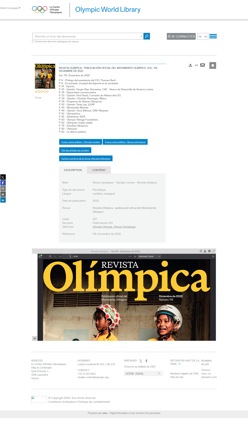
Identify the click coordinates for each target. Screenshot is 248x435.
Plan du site (176, 377)
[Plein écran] (213, 251)
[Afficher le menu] (213, 35)
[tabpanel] (124, 201)
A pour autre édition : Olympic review (80, 142)
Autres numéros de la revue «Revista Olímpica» (85, 158)
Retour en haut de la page (184, 362)
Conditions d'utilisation (62, 402)
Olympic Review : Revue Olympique (114, 227)
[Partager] (201, 251)
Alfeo (104, 413)
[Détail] (209, 251)
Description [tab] (73, 170)
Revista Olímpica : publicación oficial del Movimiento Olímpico (124, 210)
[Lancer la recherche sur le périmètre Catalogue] (146, 36)
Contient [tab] (99, 170)
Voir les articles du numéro (75, 150)
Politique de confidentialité (94, 402)
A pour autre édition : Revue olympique (125, 142)
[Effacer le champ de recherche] (142, 36)
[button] (45, 76)
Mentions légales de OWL (184, 373)
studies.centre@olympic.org (93, 377)
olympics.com (209, 377)
